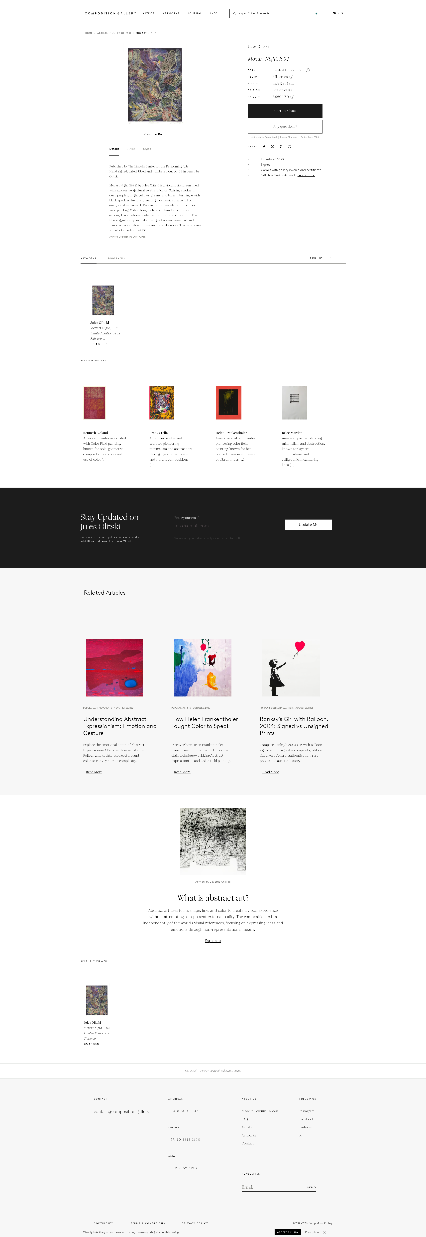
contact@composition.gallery (121, 1112)
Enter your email (186, 518)
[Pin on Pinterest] (281, 146)
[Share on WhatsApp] (289, 146)
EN (334, 13)
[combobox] (275, 13)
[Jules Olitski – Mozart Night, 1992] (107, 300)
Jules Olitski (121, 33)
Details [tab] (114, 149)
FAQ (245, 1119)
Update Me (308, 525)
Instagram (307, 1111)
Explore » (213, 941)
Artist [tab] (131, 149)
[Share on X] (272, 146)
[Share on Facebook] (264, 146)
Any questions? (285, 127)
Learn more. (306, 175)
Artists (148, 13)
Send (311, 1187)
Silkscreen (280, 77)
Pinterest (306, 1127)
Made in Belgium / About (260, 1111)
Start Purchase (285, 111)
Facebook (306, 1119)
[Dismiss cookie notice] (324, 1232)
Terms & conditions (148, 1223)
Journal (195, 13)
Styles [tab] (147, 149)
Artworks (171, 13)
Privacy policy (195, 1223)
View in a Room (155, 134)
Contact (248, 1143)
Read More (94, 772)
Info (214, 13)
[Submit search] (316, 13)
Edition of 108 (283, 90)
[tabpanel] (155, 201)
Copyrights (104, 1223)
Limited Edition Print (288, 70)
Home (89, 33)
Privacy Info (312, 1232)
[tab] (89, 260)
